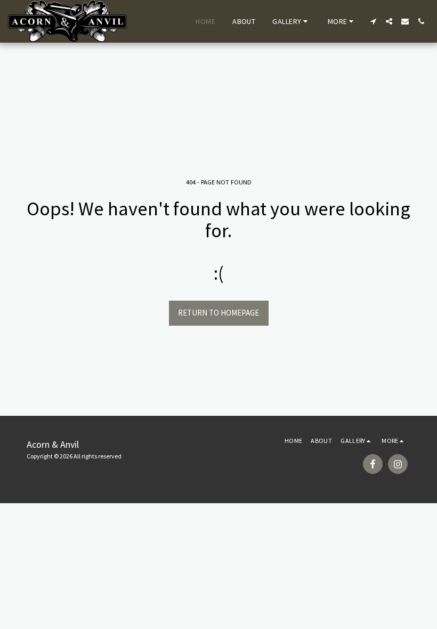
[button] (291, 21)
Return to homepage (218, 313)
